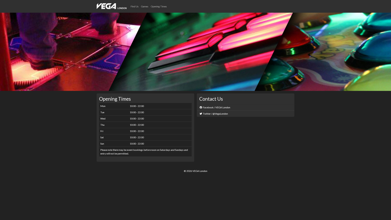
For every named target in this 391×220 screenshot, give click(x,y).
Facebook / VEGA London (216, 107)
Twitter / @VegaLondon (215, 113)
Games (144, 6)
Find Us (135, 6)
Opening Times (159, 6)
